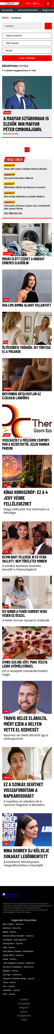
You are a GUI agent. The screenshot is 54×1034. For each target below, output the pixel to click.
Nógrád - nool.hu (10, 971)
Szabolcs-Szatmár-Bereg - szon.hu (19, 978)
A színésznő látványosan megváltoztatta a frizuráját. (23, 863)
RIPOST (5, 17)
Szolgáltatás (24, 1015)
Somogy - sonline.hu (12, 975)
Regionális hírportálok (24, 920)
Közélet (24, 999)
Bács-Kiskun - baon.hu (13, 924)
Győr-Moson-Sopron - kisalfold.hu (18, 951)
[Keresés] (42, 3)
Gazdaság (24, 1003)
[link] (8, 253)
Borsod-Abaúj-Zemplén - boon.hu (18, 936)
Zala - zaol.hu (9, 994)
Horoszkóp (7, 10)
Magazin (24, 1007)
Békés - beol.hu (9, 932)
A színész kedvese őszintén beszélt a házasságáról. (21, 567)
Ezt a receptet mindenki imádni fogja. (24, 672)
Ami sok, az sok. (10, 133)
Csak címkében (27, 58)
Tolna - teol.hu (9, 982)
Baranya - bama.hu (12, 928)
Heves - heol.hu (9, 959)
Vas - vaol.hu (9, 986)
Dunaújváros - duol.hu (13, 943)
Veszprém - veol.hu (11, 990)
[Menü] (48, 3)
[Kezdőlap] (10, 3)
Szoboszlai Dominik (28, 10)
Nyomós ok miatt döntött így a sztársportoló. (26, 736)
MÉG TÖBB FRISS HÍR (13, 213)
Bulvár (24, 1011)
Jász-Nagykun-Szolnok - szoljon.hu (19, 963)
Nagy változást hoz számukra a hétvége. (26, 511)
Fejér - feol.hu (9, 947)
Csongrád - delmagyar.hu (15, 940)
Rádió (24, 1019)
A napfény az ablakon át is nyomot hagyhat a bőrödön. (24, 803)
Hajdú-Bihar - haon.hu (13, 955)
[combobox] (24, 36)
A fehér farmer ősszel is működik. (26, 620)
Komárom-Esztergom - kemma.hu (18, 967)
